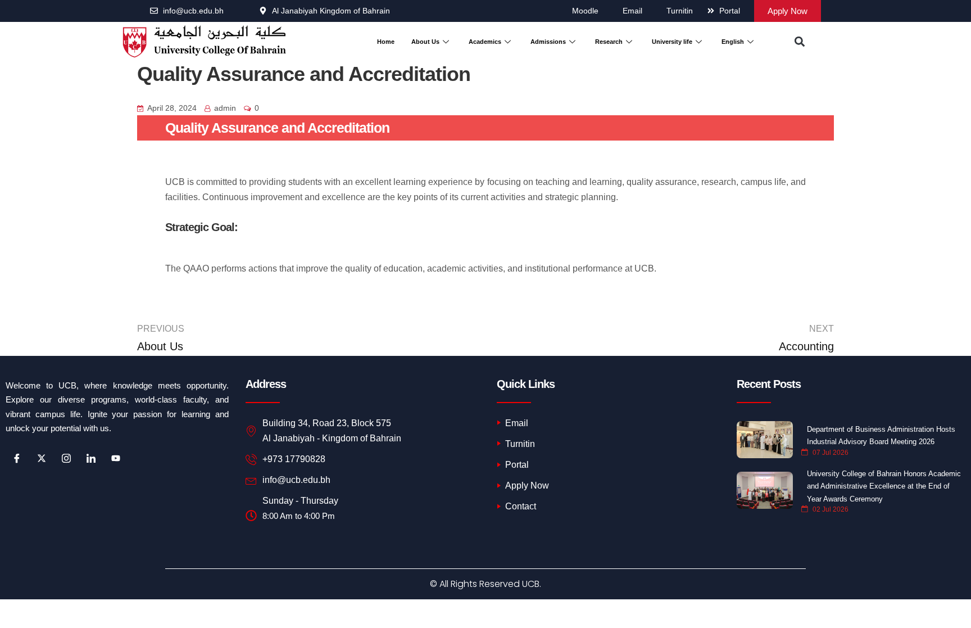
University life (672, 41)
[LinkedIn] (91, 458)
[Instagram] (66, 458)
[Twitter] (41, 458)
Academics (485, 41)
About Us (425, 41)
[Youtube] (115, 458)
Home (385, 41)
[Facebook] (16, 458)
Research (609, 41)
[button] (799, 42)
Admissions (548, 41)
